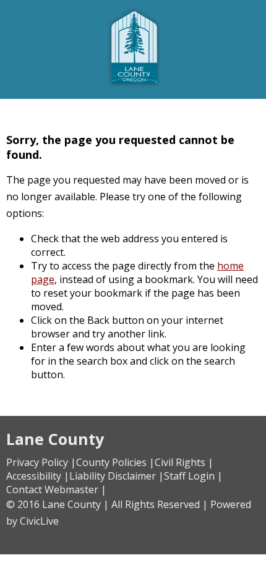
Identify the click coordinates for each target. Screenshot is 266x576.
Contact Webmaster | (56, 489)
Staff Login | (193, 476)
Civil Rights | (184, 462)
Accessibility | (37, 476)
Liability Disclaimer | (116, 476)
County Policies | (115, 462)
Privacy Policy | (41, 462)
